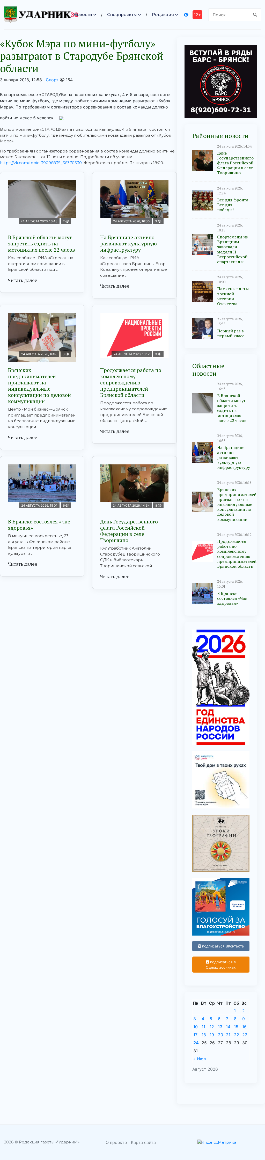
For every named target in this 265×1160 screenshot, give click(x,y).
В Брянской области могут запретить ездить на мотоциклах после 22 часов (41, 243)
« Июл (199, 1058)
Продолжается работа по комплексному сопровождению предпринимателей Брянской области (130, 382)
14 (228, 1026)
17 (195, 1034)
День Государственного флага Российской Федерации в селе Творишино (129, 531)
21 (228, 1034)
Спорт (52, 79)
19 (212, 1034)
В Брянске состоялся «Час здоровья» (39, 524)
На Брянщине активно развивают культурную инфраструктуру (128, 243)
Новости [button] (82, 14)
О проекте (116, 1142)
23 (244, 1034)
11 (203, 1026)
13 (220, 1026)
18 (204, 1034)
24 (196, 1042)
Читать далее (22, 280)
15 (236, 1026)
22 (236, 1034)
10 (195, 1026)
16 (244, 1026)
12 (212, 1026)
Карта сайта (143, 1142)
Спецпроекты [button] (122, 14)
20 (220, 1034)
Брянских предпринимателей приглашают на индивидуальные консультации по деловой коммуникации (39, 386)
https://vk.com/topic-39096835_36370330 (41, 162)
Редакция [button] (163, 14)
